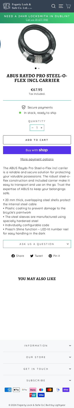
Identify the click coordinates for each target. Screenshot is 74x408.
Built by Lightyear (55, 404)
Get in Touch (36, 368)
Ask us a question (37, 244)
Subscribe (36, 380)
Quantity (37, 121)
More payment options (37, 159)
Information (36, 345)
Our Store (36, 357)
